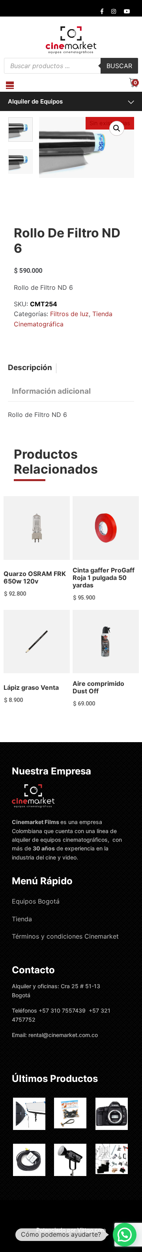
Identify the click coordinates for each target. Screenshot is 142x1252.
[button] (116, 128)
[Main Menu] (10, 85)
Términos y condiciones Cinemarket (65, 936)
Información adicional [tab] (51, 391)
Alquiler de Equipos (35, 101)
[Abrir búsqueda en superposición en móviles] (71, 66)
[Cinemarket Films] (71, 40)
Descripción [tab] (30, 367)
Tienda (22, 919)
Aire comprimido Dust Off (98, 687)
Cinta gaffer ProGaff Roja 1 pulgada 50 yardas (104, 577)
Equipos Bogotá (36, 901)
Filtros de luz (69, 314)
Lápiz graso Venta (31, 687)
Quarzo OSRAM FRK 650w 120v (35, 577)
